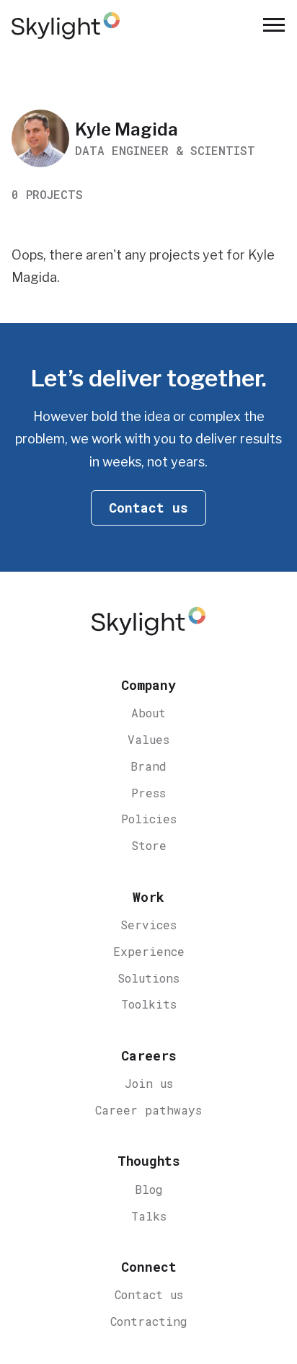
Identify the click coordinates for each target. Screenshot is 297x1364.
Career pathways (148, 1109)
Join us (149, 1083)
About (148, 712)
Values (148, 739)
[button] (273, 26)
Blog (149, 1189)
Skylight (66, 26)
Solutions (148, 978)
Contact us (149, 1294)
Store (149, 845)
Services (148, 924)
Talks (149, 1215)
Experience (149, 951)
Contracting (148, 1321)
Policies (149, 818)
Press (148, 792)
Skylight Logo (148, 624)
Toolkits (149, 1003)
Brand (148, 766)
